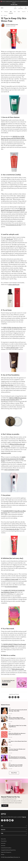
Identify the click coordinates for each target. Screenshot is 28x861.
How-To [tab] (23, 11)
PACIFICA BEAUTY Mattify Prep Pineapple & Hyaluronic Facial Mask (13, 645)
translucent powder (6, 453)
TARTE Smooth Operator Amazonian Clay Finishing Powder (13, 459)
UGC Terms (3, 845)
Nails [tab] (19, 11)
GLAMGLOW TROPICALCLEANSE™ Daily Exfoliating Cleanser (12, 591)
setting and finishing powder (11, 469)
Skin (2, 15)
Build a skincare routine (18, 669)
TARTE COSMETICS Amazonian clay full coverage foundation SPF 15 (13, 398)
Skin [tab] (11, 11)
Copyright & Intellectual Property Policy (8, 850)
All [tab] (1, 11)
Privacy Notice (4, 841)
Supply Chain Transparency (6, 852)
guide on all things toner (12, 347)
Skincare (5, 15)
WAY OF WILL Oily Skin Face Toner (12, 327)
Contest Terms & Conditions (6, 847)
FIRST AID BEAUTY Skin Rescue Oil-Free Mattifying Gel (13, 209)
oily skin (3, 124)
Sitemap (2, 854)
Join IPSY (5, 684)
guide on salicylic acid (13, 284)
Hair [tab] (15, 11)
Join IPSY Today (14, 4)
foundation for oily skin (7, 385)
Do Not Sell (3, 843)
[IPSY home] (3, 814)
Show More (14, 772)
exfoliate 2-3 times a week (11, 579)
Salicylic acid (9, 239)
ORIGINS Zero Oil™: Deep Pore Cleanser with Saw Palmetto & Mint (13, 137)
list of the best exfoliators (11, 586)
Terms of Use (3, 838)
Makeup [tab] (6, 11)
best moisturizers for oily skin (13, 225)
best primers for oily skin (12, 529)
